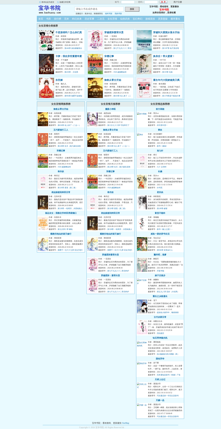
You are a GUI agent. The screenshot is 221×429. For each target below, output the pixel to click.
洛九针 (160, 151)
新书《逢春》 (162, 146)
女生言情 (112, 18)
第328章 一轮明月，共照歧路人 (70, 208)
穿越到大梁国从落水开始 (166, 32)
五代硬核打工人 (61, 130)
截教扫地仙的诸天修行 (60, 234)
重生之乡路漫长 (160, 296)
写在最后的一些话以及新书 (168, 396)
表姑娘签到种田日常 (60, 192)
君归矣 (160, 192)
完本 (66, 18)
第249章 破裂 (162, 208)
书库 (48, 18)
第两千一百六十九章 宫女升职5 (70, 250)
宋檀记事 (109, 56)
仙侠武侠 (125, 18)
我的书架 (118, 14)
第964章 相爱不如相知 (73, 96)
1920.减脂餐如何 (119, 72)
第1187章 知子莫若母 (170, 48)
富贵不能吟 (160, 213)
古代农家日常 (160, 317)
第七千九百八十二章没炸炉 (118, 271)
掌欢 (160, 130)
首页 (40, 18)
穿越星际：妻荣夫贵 (110, 275)
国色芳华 (160, 359)
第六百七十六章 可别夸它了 (118, 125)
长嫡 (160, 171)
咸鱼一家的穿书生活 (160, 234)
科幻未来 (77, 18)
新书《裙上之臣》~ (164, 229)
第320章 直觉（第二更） (67, 188)
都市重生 (175, 18)
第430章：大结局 (71, 72)
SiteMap (125, 423)
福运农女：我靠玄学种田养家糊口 (61, 213)
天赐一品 (160, 400)
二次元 (100, 18)
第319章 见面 (167, 72)
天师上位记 (160, 379)
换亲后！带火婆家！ (164, 56)
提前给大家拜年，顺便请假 (168, 312)
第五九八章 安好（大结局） (168, 292)
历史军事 (89, 18)
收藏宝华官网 (65, 2)
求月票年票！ (162, 125)
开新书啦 (160, 271)
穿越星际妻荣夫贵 (114, 32)
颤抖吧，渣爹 (160, 255)
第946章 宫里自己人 (165, 250)
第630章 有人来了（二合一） (69, 125)
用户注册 (177, 2)
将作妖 (61, 171)
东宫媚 (59, 80)
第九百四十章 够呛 (65, 229)
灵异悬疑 (163, 18)
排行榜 (57, 18)
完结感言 (160, 333)
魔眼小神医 (110, 109)
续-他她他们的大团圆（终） (168, 354)
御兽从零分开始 (112, 80)
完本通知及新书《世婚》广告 (168, 375)
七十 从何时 (161, 167)
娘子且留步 (160, 275)
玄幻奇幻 (137, 18)
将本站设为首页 (47, 2)
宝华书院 (53, 9)
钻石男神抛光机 (160, 338)
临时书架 (108, 14)
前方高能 (160, 109)
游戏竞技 (150, 18)
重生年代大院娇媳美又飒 (166, 80)
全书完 (159, 188)
